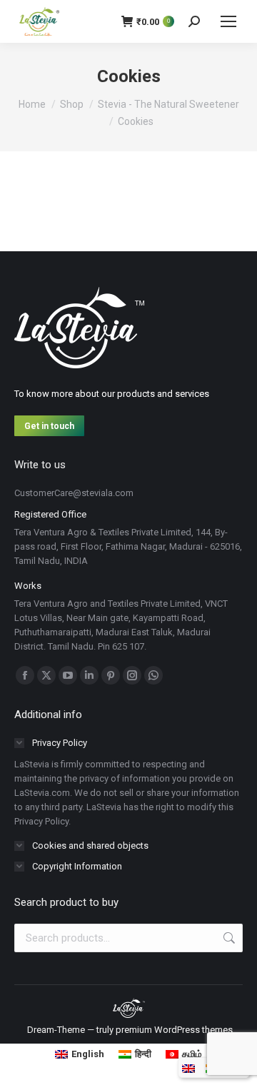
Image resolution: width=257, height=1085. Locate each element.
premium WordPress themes (174, 1029)
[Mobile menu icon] (228, 21)
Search (228, 938)
